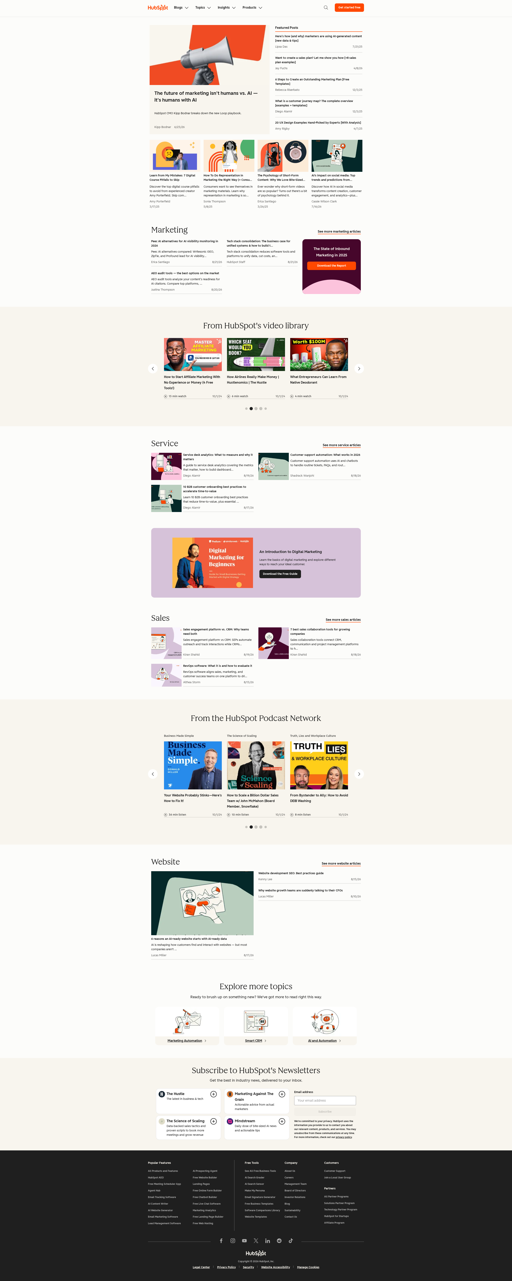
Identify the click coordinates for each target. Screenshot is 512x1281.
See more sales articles (343, 620)
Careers (289, 1177)
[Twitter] (256, 1241)
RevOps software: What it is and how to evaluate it (217, 666)
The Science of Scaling (185, 1121)
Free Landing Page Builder (208, 1216)
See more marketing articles (339, 231)
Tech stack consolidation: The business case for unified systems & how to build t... (258, 243)
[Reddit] (279, 1241)
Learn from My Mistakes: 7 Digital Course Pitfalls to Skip (172, 178)
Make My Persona (255, 1190)
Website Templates (256, 1216)
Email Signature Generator (260, 1197)
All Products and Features (163, 1171)
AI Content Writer (158, 1203)
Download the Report (331, 265)
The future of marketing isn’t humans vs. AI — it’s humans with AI (206, 96)
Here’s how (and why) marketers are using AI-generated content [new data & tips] (318, 38)
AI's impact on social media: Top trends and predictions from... (333, 178)
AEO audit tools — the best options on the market (185, 273)
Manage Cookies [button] (308, 1267)
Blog (287, 1203)
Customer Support (334, 1171)
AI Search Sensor (254, 1184)
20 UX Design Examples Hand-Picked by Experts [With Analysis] (318, 122)
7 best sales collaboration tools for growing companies (320, 632)
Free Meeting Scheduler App (164, 1184)
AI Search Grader (254, 1177)
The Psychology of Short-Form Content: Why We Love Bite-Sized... (281, 178)
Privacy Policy (226, 1267)
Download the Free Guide (280, 574)
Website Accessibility (275, 1267)
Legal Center (201, 1267)
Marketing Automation (185, 1041)
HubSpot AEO (156, 1177)
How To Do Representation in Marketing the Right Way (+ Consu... (228, 178)
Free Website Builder (205, 1177)
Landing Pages (201, 1184)
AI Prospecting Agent (205, 1171)
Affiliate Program (334, 1222)
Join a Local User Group (337, 1177)
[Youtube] (244, 1241)
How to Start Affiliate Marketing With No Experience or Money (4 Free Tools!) (192, 382)
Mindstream (245, 1121)
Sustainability (292, 1210)
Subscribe (325, 1111)
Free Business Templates (259, 1203)
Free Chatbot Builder (205, 1197)
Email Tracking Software (162, 1197)
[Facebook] (221, 1241)
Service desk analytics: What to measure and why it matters (218, 457)
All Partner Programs (336, 1196)
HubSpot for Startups (336, 1216)
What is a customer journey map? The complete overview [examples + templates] (314, 103)
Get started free (349, 7)
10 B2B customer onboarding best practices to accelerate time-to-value (214, 489)
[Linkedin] (267, 1241)
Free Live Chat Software (207, 1203)
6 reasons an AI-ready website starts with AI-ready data (189, 939)
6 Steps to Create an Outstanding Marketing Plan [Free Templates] (312, 82)
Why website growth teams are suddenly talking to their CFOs (300, 890)
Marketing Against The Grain (254, 1097)
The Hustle (175, 1094)
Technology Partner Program (340, 1209)
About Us (290, 1171)
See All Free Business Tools (260, 1171)
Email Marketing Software (163, 1216)
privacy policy (344, 1137)
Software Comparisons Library (262, 1210)
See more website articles (341, 863)
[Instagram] (232, 1241)
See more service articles (342, 445)
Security (248, 1267)
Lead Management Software (164, 1223)
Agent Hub (154, 1190)
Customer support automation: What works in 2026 (325, 455)
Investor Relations (295, 1197)
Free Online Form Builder (207, 1190)
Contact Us (291, 1216)
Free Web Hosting (203, 1223)
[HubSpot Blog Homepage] (158, 7)
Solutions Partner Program (339, 1203)
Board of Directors (295, 1190)
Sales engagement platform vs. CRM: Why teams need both (216, 632)
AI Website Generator (160, 1210)
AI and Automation (322, 1041)
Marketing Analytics (204, 1210)
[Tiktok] (290, 1241)
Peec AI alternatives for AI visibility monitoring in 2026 (184, 243)
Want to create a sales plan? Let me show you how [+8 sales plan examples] (315, 60)
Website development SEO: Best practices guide (291, 873)
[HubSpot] (256, 1253)
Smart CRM (253, 1041)
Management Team (296, 1184)
